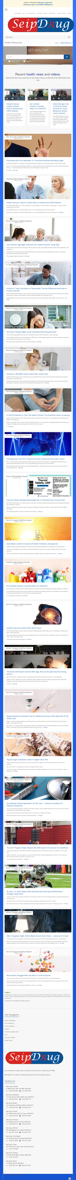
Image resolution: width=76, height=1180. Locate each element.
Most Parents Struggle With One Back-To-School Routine (28, 975)
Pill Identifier (31, 13)
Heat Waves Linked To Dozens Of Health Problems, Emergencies (32, 544)
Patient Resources (10, 1020)
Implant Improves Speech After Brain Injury (23, 628)
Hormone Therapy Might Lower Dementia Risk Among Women (31, 332)
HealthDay (16, 1001)
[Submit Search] (67, 57)
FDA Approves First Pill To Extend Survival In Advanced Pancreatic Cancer (35, 459)
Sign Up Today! (62, 13)
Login (69, 13)
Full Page (15, 170)
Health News (15, 61)
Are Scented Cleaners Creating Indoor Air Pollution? (38, 106)
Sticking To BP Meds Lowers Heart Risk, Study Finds (27, 374)
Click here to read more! (44, 2)
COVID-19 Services (9, 1026)
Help (24, 13)
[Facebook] (6, 9)
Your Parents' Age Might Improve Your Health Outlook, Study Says (32, 245)
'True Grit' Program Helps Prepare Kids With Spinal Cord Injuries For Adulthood (37, 848)
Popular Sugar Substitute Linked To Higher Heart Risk (27, 759)
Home (57, 43)
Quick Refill (52, 13)
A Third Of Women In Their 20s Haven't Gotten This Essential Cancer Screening (38, 415)
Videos (28, 61)
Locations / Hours (42, 13)
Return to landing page (11, 1032)
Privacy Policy (9, 1040)
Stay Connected (9, 1023)
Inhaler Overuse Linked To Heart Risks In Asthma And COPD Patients (33, 202)
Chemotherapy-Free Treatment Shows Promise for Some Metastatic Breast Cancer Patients (61, 108)
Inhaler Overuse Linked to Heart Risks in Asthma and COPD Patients (14, 107)
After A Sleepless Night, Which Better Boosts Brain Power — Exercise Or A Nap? (37, 936)
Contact (7, 1029)
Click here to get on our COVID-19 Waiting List (38, 4)
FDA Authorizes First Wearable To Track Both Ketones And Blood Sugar (35, 160)
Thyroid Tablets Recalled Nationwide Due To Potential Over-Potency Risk (35, 500)
